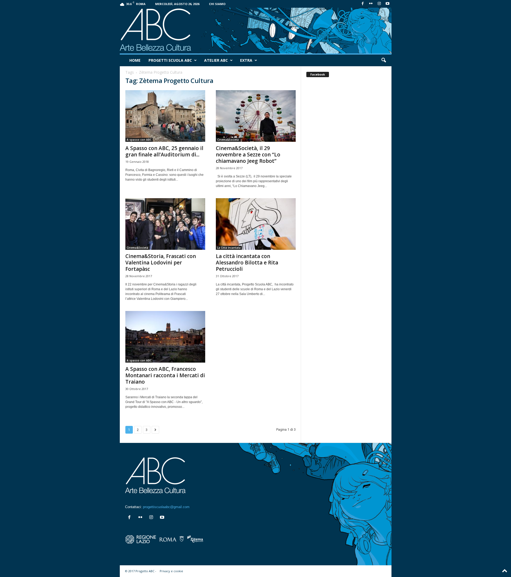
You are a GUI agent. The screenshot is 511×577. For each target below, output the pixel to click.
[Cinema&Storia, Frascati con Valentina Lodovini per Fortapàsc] (165, 224)
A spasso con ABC (139, 140)
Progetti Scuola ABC (170, 60)
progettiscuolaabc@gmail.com (166, 507)
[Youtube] (387, 4)
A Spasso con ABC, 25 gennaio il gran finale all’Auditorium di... (164, 151)
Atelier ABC (216, 60)
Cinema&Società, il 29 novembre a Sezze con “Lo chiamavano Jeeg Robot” (248, 154)
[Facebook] (363, 4)
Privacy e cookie (171, 571)
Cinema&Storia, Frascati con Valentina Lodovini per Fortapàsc (160, 262)
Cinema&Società (228, 140)
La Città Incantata (229, 248)
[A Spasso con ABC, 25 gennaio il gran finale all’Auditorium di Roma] (165, 116)
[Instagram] (379, 4)
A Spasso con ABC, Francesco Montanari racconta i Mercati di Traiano (165, 375)
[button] (383, 60)
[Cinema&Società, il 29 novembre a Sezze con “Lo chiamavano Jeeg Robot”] (256, 116)
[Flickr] (371, 4)
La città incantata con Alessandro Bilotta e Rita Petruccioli (247, 262)
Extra (246, 60)
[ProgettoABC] (256, 30)
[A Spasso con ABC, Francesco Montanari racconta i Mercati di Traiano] (165, 337)
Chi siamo (217, 4)
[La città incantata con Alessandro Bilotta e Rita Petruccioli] (256, 224)
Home (135, 60)
